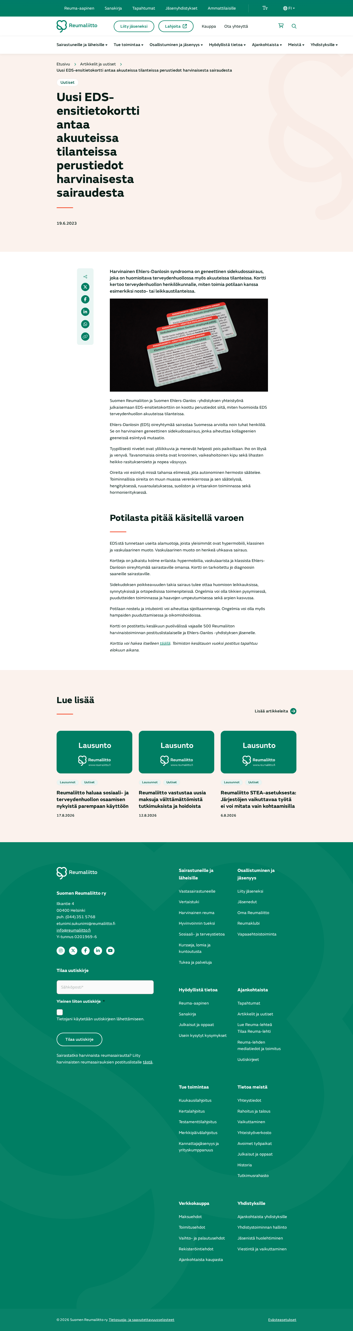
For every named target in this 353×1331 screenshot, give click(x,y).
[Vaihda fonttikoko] (265, 8)
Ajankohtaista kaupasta (201, 1259)
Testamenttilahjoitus (198, 1121)
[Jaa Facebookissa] (85, 299)
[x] (73, 951)
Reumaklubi (248, 923)
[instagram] (61, 951)
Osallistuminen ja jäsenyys (175, 44)
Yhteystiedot (249, 1100)
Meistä (294, 44)
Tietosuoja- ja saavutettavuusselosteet (141, 1320)
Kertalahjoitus (192, 1111)
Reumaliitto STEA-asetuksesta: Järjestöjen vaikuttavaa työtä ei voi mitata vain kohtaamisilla (258, 799)
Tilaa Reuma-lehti (254, 1031)
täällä (165, 643)
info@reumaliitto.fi (74, 930)
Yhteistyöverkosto (254, 1132)
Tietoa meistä (252, 1087)
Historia (244, 1165)
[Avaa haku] (294, 26)
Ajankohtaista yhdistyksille (262, 1216)
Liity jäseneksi (134, 26)
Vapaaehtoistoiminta (257, 934)
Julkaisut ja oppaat (196, 1024)
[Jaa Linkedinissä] (85, 312)
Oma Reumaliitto (253, 912)
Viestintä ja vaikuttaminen (262, 1249)
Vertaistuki (189, 901)
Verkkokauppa (194, 1203)
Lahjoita (173, 26)
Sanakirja (113, 8)
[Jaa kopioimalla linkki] (85, 336)
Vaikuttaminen (251, 1121)
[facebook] (85, 951)
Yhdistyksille (323, 44)
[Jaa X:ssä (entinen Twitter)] (85, 287)
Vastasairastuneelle (197, 891)
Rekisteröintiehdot (196, 1249)
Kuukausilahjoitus (195, 1100)
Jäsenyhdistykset (181, 8)
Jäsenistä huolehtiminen (260, 1238)
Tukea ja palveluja (195, 962)
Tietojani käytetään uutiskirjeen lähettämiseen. (100, 1019)
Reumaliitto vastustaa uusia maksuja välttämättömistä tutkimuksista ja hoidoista (172, 799)
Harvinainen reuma (196, 912)
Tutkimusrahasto (253, 1175)
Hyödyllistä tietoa (226, 44)
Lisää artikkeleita (271, 711)
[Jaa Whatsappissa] (85, 324)
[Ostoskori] (280, 26)
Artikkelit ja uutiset (98, 64)
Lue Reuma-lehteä (254, 1024)
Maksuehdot (190, 1216)
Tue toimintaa (127, 44)
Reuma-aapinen (79, 8)
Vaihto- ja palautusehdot (202, 1238)
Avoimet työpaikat (254, 1143)
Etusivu (63, 64)
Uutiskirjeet (248, 1059)
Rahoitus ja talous (253, 1111)
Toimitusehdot (192, 1227)
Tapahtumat (143, 8)
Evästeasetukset (282, 1320)
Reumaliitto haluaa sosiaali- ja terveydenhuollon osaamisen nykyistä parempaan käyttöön (93, 799)
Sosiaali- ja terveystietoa (202, 934)
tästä (147, 1062)
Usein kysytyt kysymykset (203, 1035)
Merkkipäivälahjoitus (198, 1132)
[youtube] (110, 951)
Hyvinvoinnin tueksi (197, 923)
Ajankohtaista (265, 44)
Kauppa (209, 26)
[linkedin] (98, 951)
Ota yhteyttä (236, 26)
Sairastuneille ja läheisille (80, 44)
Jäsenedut (247, 901)
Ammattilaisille (222, 8)
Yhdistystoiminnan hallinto (262, 1227)
